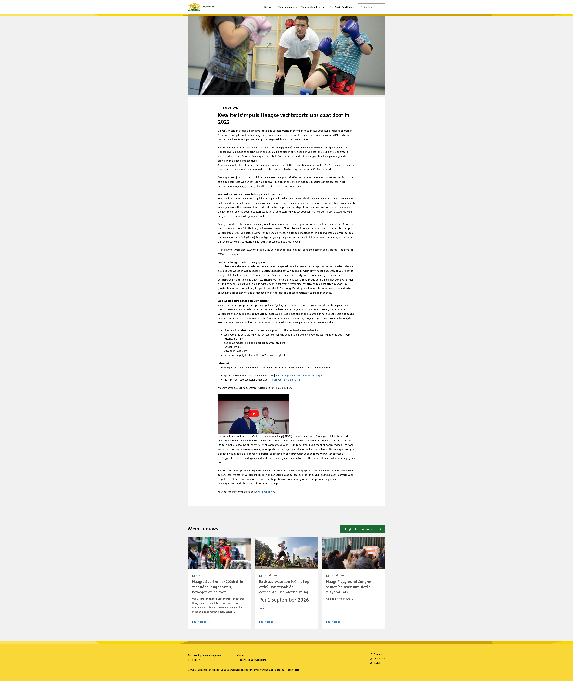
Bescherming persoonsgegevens (204, 655)
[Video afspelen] (254, 414)
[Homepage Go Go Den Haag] (201, 5)
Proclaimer (194, 659)
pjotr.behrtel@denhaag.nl (286, 379)
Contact (241, 655)
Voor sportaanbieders (312, 7)
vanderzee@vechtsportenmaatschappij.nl (298, 375)
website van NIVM (264, 491)
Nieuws (268, 7)
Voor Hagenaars (286, 7)
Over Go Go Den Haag (341, 7)
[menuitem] (268, 7)
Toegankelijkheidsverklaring (251, 659)
